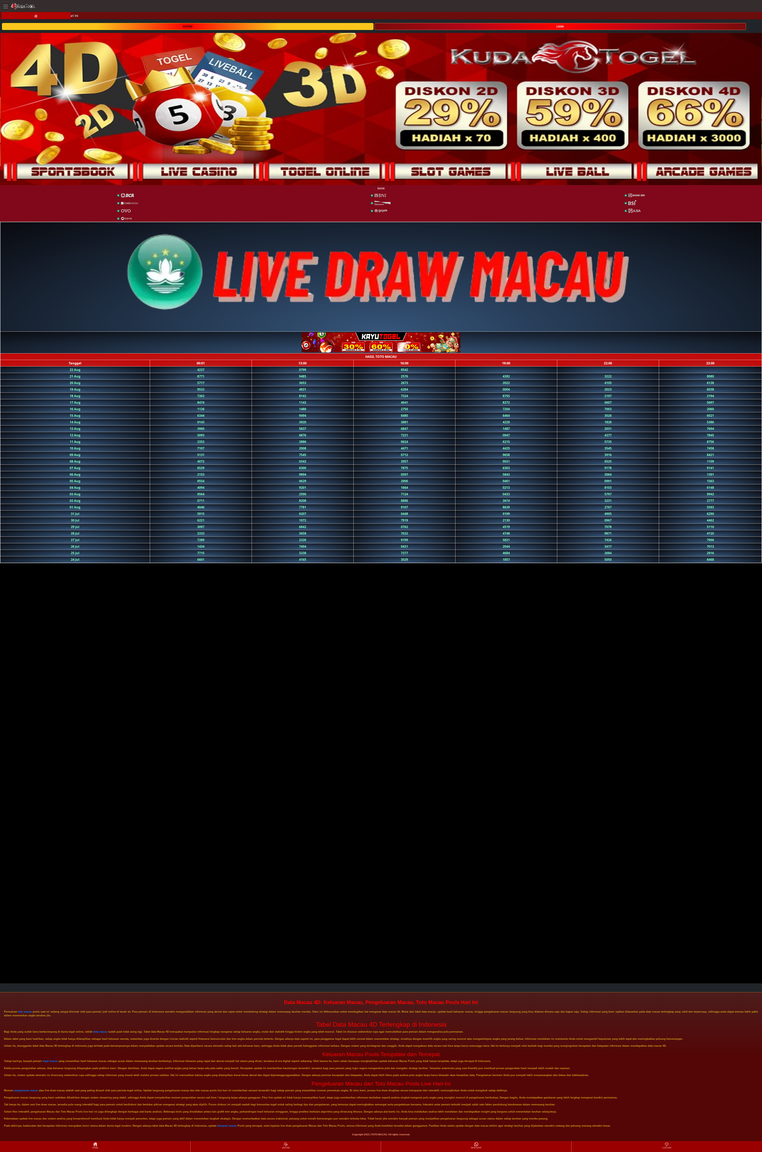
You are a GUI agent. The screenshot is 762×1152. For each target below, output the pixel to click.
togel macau (50, 1061)
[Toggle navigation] (5, 6)
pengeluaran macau (26, 1090)
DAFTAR (187, 26)
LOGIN (560, 26)
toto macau (25, 1011)
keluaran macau (227, 1125)
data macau (100, 1031)
